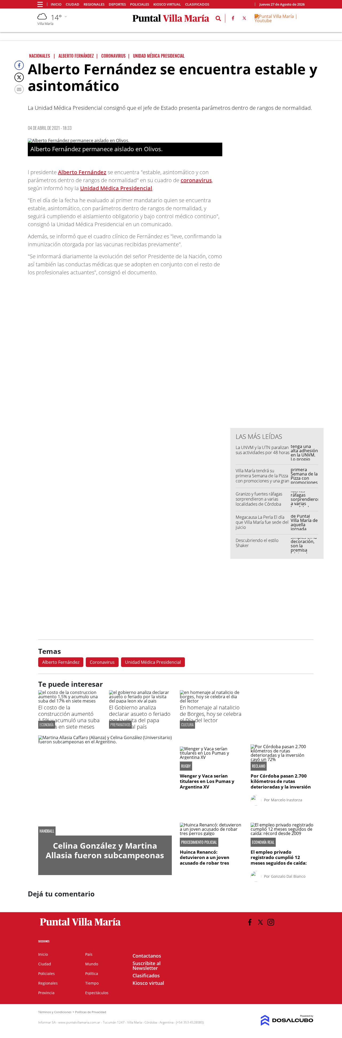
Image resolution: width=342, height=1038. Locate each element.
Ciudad (72, 4)
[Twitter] (19, 77)
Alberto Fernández (82, 172)
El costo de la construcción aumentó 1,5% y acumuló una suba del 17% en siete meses (69, 717)
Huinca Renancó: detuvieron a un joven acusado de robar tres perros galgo (204, 860)
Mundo (91, 963)
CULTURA (187, 724)
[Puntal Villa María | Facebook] (233, 19)
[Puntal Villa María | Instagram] (270, 922)
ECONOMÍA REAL (263, 842)
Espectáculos (96, 992)
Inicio (56, 4)
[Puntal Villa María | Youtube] (280, 21)
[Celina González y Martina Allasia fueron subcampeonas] (105, 785)
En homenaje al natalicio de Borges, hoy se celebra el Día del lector (211, 714)
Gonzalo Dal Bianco (288, 876)
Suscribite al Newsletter (147, 965)
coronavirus (196, 180)
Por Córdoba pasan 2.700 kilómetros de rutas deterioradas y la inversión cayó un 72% (281, 784)
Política (91, 973)
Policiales (139, 4)
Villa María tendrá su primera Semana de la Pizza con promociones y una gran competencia (262, 478)
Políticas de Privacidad (90, 1012)
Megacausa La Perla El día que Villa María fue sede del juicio (262, 522)
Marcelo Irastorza (286, 799)
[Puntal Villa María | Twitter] (244, 19)
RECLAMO (258, 766)
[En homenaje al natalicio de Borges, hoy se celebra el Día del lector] (211, 701)
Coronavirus (102, 662)
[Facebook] (19, 65)
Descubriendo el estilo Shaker (257, 542)
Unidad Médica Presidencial (116, 188)
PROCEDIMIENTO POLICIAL (199, 842)
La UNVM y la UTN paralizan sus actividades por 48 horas (262, 449)
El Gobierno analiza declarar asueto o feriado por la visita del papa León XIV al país (139, 717)
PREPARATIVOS (120, 724)
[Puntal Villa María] (80, 926)
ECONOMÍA (47, 724)
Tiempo (92, 983)
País (88, 954)
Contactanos (147, 956)
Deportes (117, 4)
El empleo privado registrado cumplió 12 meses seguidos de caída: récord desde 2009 (279, 860)
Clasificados (197, 4)
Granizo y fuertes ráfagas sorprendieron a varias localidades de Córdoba (259, 499)
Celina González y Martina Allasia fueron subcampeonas (105, 850)
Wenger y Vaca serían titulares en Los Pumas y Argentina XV (207, 781)
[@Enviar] (19, 89)
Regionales (94, 4)
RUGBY (186, 766)
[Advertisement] (277, 316)
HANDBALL (47, 831)
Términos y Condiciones (54, 1012)
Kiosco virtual (167, 4)
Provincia (46, 992)
